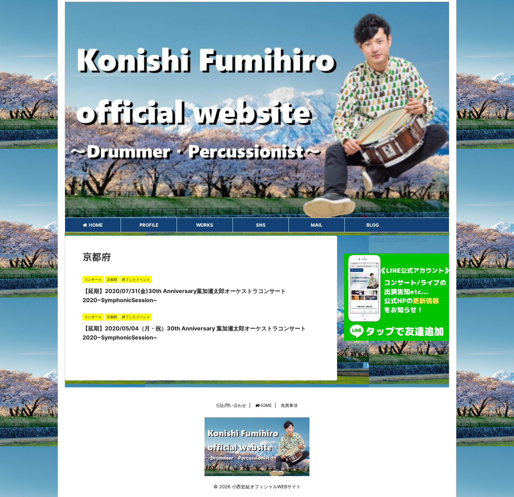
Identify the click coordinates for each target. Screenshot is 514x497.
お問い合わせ (233, 405)
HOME (96, 225)
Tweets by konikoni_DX (397, 239)
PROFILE (149, 225)
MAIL (316, 225)
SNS (261, 225)
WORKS (204, 225)
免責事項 (289, 405)
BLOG (372, 225)
